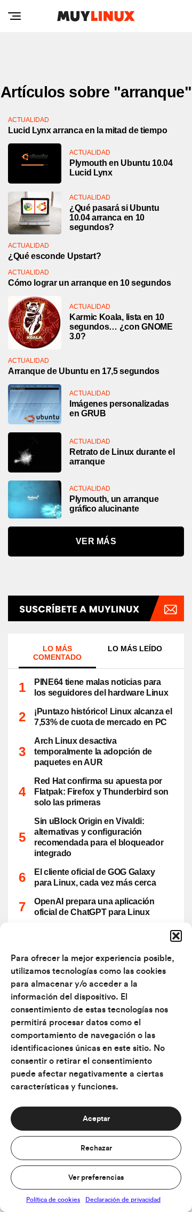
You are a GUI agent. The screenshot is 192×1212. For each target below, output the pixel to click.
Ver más (96, 541)
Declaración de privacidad (123, 1199)
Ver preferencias (96, 1177)
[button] (176, 936)
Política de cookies (53, 1199)
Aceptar (96, 1119)
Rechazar (96, 1148)
